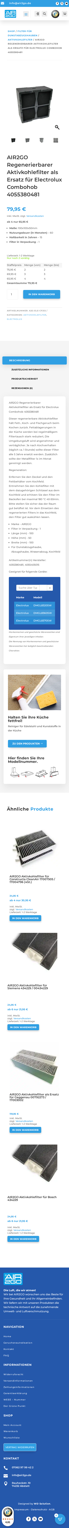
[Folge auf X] (62, 3)
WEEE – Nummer (15, 1399)
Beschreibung (19, 360)
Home (7, 1336)
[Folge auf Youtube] (66, 3)
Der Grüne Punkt (15, 1406)
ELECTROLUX (14, 319)
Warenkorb (11, 1431)
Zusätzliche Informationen (30, 369)
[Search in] (50, 588)
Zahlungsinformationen (19, 1387)
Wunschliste (12, 1437)
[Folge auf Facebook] (57, 3)
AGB (52, 1509)
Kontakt (9, 1349)
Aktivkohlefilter (20, 39)
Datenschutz (39, 1509)
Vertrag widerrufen (19, 1447)
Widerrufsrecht (14, 1374)
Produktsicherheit (25, 378)
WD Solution (42, 1503)
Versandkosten (35, 216)
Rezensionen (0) (22, 388)
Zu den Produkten (26, 743)
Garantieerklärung (15, 1393)
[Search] (43, 588)
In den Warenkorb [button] (25, 918)
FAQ (6, 1355)
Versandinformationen (18, 1380)
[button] (57, 106)
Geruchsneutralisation (18, 1342)
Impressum (21, 1509)
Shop (11, 31)
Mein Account (13, 1425)
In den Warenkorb (41, 294)
